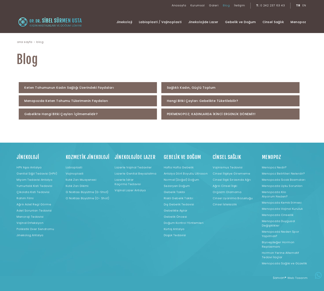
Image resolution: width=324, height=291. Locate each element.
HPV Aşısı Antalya (29, 167)
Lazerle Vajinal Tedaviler (133, 167)
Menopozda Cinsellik (278, 215)
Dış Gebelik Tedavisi (179, 204)
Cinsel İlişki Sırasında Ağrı (232, 180)
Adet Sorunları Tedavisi (34, 210)
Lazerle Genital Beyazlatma (135, 173)
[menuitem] (179, 5)
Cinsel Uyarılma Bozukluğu (233, 198)
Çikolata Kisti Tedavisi (33, 192)
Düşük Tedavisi (175, 235)
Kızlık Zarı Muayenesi (81, 180)
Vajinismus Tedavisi (228, 167)
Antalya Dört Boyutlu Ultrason (186, 173)
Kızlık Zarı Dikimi (77, 186)
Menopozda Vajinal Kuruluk (282, 209)
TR (298, 5)
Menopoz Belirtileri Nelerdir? (283, 173)
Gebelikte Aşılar (176, 210)
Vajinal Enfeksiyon (30, 223)
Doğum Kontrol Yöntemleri (184, 223)
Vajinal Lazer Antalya (130, 190)
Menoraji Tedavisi (30, 217)
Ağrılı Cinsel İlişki (225, 186)
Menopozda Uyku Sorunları (282, 186)
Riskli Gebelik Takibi (178, 198)
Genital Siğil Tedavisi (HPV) (37, 173)
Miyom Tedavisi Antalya (34, 180)
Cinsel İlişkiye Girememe (231, 173)
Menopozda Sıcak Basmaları (283, 180)
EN (304, 5)
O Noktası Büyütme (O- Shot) (87, 198)
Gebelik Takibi (174, 192)
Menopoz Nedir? (274, 167)
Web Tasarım (297, 278)
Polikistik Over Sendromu (35, 229)
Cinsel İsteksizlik (225, 204)
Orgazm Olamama (227, 192)
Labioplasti (74, 167)
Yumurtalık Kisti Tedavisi (34, 186)
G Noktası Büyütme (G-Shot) (87, 192)
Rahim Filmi (25, 198)
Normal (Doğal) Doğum (181, 180)
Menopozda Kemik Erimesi (282, 202)
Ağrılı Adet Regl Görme (34, 204)
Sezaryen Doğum (177, 186)
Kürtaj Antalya (174, 229)
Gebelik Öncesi (175, 217)
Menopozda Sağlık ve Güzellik (284, 263)
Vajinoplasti (75, 173)
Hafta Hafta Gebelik (179, 167)
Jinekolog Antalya (30, 235)
